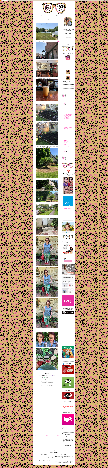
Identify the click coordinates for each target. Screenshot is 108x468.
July (64, 103)
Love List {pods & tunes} (50, 15)
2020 (64, 95)
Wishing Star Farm (54, 21)
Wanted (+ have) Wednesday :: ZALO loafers (68, 109)
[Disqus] (47, 400)
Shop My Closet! (70, 15)
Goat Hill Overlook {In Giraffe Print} (68, 110)
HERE (44, 377)
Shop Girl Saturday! (66, 141)
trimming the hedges (66, 107)
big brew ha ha (65, 126)
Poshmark (66, 82)
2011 (64, 160)
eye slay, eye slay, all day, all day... (68, 127)
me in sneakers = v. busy (67, 139)
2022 (64, 93)
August (65, 102)
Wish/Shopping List (56, 15)
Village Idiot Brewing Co (56, 41)
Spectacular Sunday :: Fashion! (67, 113)
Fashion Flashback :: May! (67, 106)
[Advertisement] (68, 330)
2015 (64, 156)
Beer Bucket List (65, 15)
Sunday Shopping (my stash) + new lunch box (68, 122)
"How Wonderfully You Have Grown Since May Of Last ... (68, 117)
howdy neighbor (66, 128)
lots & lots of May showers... (67, 118)
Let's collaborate (68, 261)
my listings (68, 81)
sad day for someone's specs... (67, 136)
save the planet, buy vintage (67, 119)
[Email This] (49, 385)
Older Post (58, 435)
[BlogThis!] (49, 385)
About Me (37, 15)
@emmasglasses (49, 379)
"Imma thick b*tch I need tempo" (68, 115)
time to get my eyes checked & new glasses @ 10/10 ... (68, 133)
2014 (64, 157)
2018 (64, 152)
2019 (64, 96)
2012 (64, 159)
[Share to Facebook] (51, 385)
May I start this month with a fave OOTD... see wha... (68, 146)
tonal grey (65, 144)
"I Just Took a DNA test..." (67, 120)
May (64, 105)
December (65, 97)
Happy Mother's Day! (66, 130)
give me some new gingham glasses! (68, 129)
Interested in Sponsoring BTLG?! (43, 15)
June (64, 104)
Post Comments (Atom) (49, 436)
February (65, 150)
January (65, 151)
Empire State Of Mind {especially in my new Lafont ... (68, 135)
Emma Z (45, 385)
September (65, 101)
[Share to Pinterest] (52, 385)
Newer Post (36, 435)
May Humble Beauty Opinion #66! (68, 114)
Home (34, 15)
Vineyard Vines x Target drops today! (68, 123)
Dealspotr (69, 262)
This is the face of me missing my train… (68, 143)
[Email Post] (47, 385)
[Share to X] (50, 385)
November (65, 98)
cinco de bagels (65, 140)
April (64, 147)
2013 (64, 158)
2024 (64, 90)
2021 (64, 94)
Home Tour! (61, 15)
